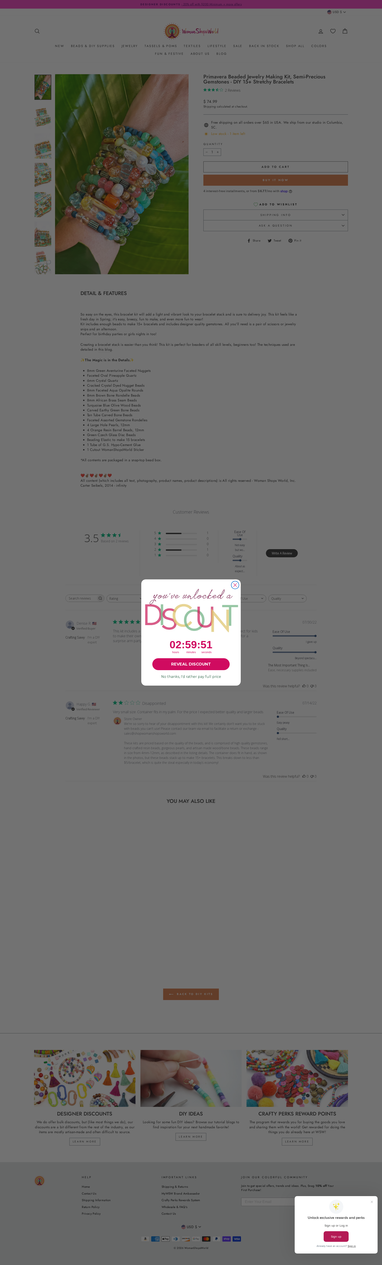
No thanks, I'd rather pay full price (191, 677)
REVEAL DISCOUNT (191, 664)
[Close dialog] (235, 585)
